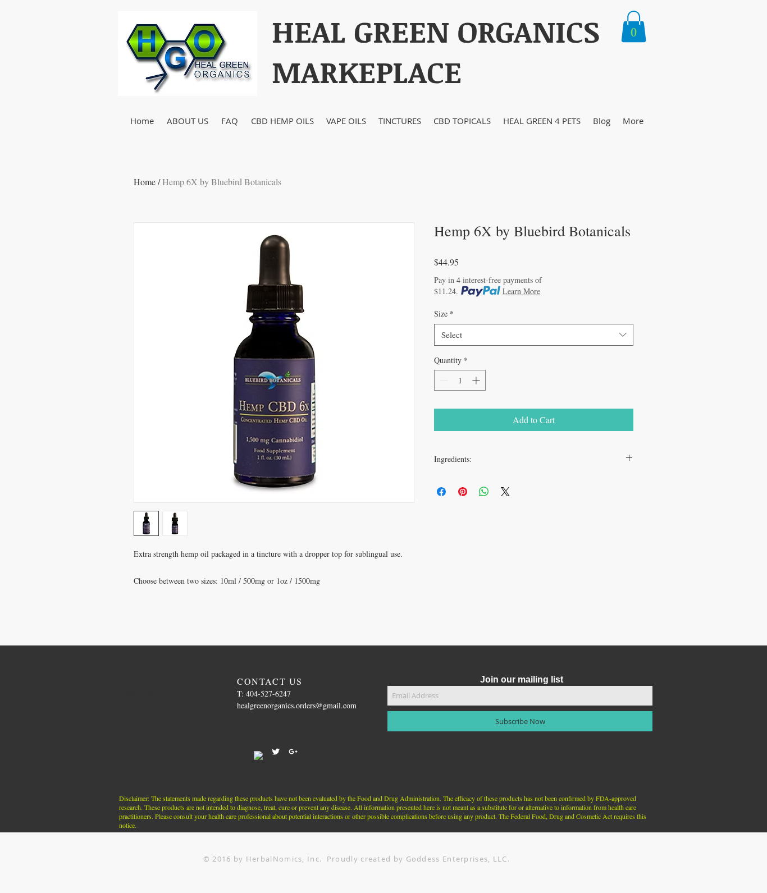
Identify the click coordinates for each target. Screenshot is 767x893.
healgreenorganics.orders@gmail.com (297, 705)
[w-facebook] (258, 755)
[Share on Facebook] (441, 491)
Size (444, 313)
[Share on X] (505, 491)
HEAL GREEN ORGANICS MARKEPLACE (436, 51)
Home (145, 181)
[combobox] (533, 335)
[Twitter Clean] (275, 751)
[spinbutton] (460, 380)
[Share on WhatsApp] (484, 491)
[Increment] (477, 380)
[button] (633, 26)
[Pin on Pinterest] (462, 491)
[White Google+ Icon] (293, 751)
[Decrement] (443, 380)
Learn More (521, 291)
